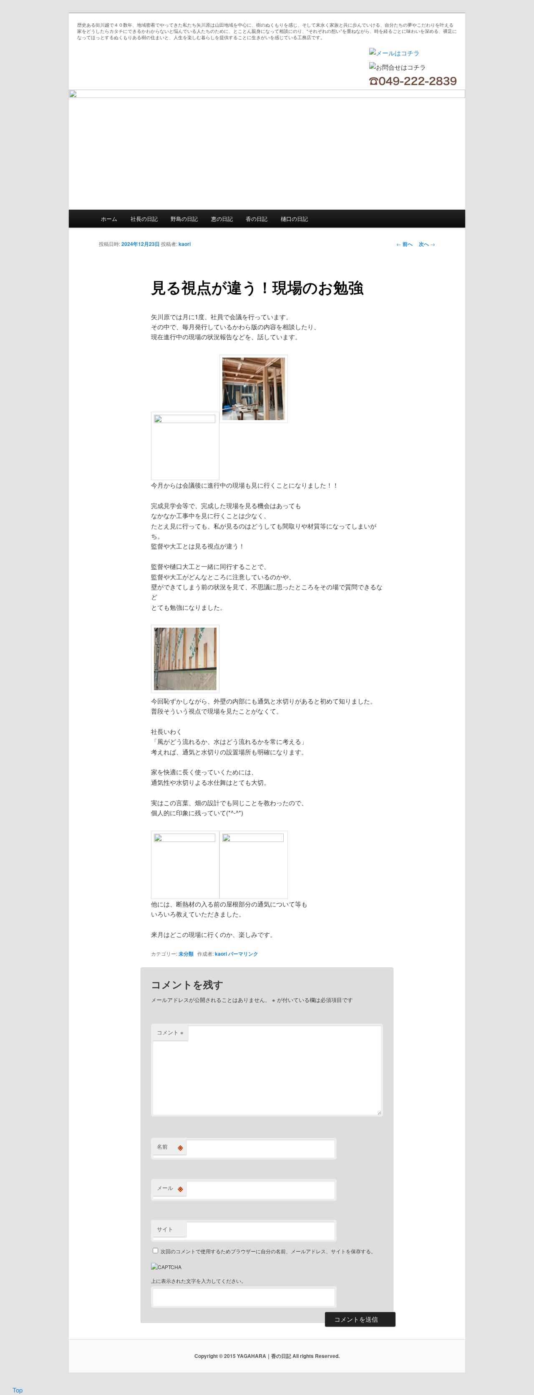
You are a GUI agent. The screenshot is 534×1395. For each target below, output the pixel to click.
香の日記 (256, 219)
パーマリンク (243, 953)
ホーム (109, 219)
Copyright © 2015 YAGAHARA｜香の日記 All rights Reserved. (267, 1356)
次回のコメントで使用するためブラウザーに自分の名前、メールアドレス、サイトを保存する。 (268, 1251)
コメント (170, 1032)
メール (170, 1188)
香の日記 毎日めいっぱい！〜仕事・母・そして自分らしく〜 (144, 66)
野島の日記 (184, 219)
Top (18, 1389)
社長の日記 (144, 219)
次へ (427, 244)
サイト (165, 1229)
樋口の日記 (294, 219)
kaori (185, 244)
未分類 (186, 953)
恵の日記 (222, 219)
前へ (404, 244)
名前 (170, 1146)
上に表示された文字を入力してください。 (198, 1280)
